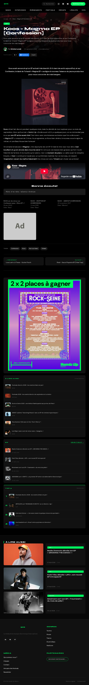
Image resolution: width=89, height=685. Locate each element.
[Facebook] (63, 4)
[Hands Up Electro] (6, 4)
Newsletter (78, 4)
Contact (6, 665)
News (8, 10)
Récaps (62, 10)
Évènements (36, 10)
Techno (49, 631)
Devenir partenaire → (57, 659)
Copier (33, 55)
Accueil (6, 19)
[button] (6, 4)
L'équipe (6, 661)
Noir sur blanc (33, 248)
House (49, 634)
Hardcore (50, 645)
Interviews (20, 10)
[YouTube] (67, 4)
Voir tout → (77, 442)
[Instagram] (58, 4)
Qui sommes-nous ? (10, 657)
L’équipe (74, 10)
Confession (15, 248)
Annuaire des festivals (11, 668)
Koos (24, 248)
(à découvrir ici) (44, 132)
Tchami (44, 248)
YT (15, 639)
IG (5, 639)
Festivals (50, 10)
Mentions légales (70, 681)
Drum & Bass (51, 642)
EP (10, 19)
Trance (49, 638)
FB (10, 639)
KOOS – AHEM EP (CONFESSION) (69, 201)
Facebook (25, 55)
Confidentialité (81, 681)
